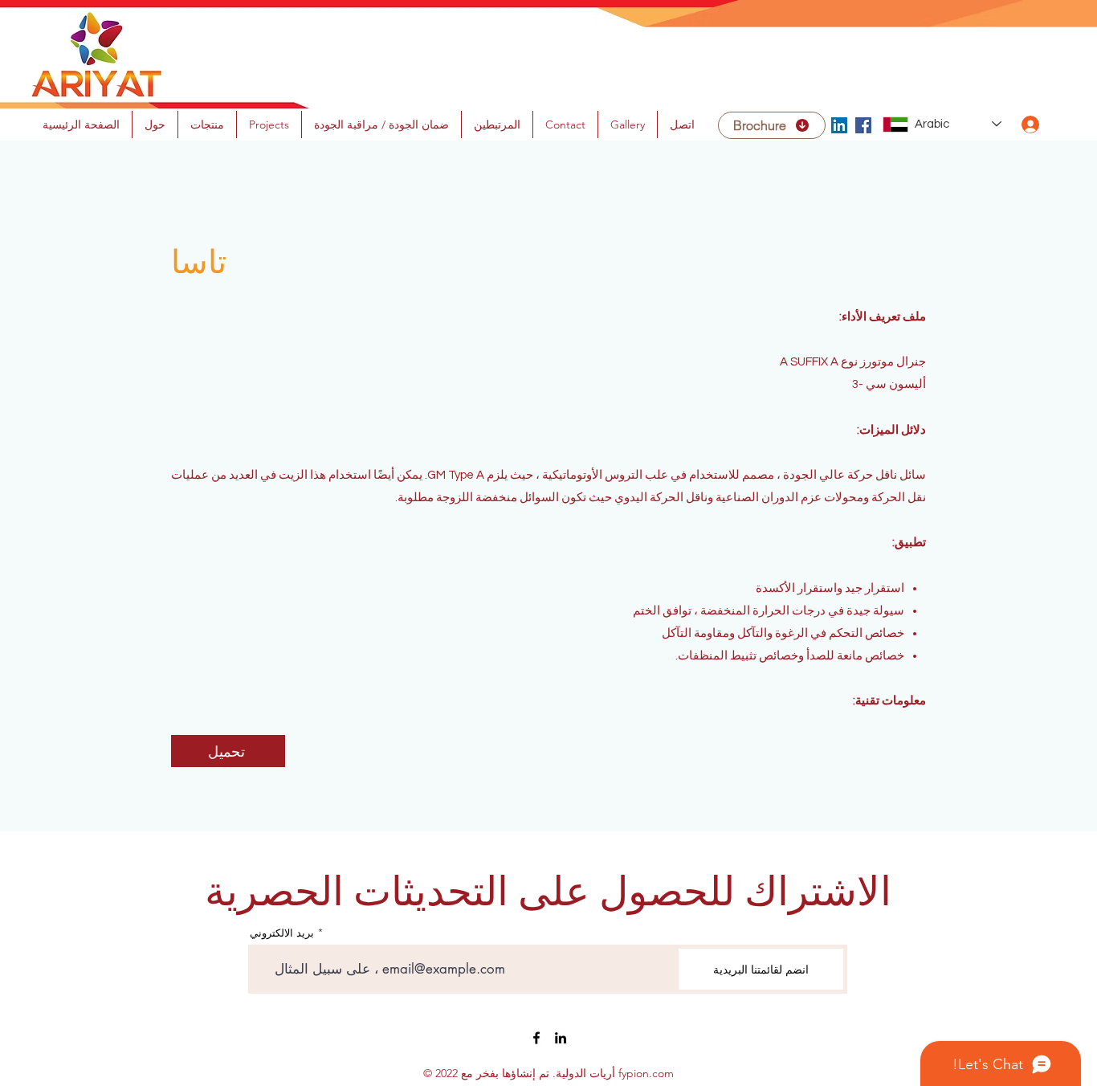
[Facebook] (863, 125)
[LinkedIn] (839, 125)
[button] (496, 124)
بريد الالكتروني (282, 933)
